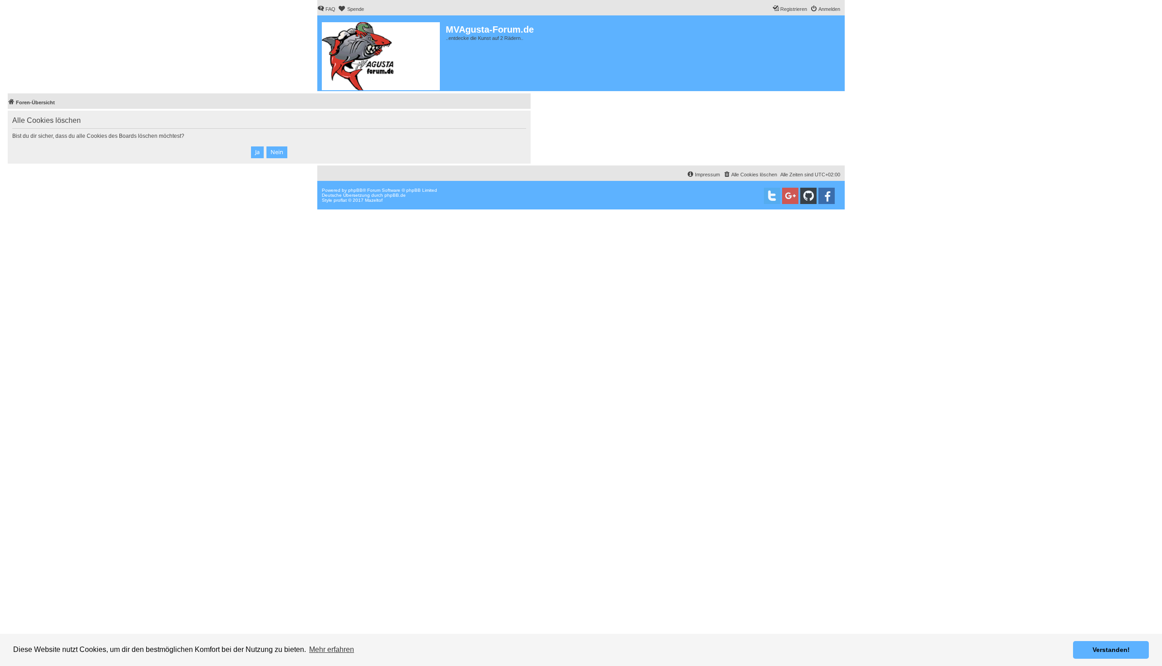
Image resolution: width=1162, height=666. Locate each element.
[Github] (808, 196)
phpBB (355, 190)
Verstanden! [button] (1111, 649)
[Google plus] (790, 196)
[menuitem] (326, 9)
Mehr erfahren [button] (331, 649)
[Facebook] (826, 196)
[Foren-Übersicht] (381, 54)
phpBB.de (395, 195)
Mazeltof (374, 200)
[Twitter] (772, 196)
